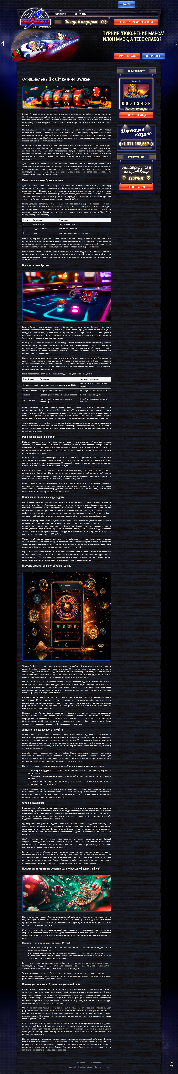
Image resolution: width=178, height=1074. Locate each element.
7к (99, 345)
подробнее (153, 56)
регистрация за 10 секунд (136, 22)
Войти (127, 4)
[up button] (171, 1064)
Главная (60, 14)
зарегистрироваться (122, 56)
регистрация (136, 187)
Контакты (80, 14)
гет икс (49, 206)
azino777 (60, 130)
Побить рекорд (136, 115)
